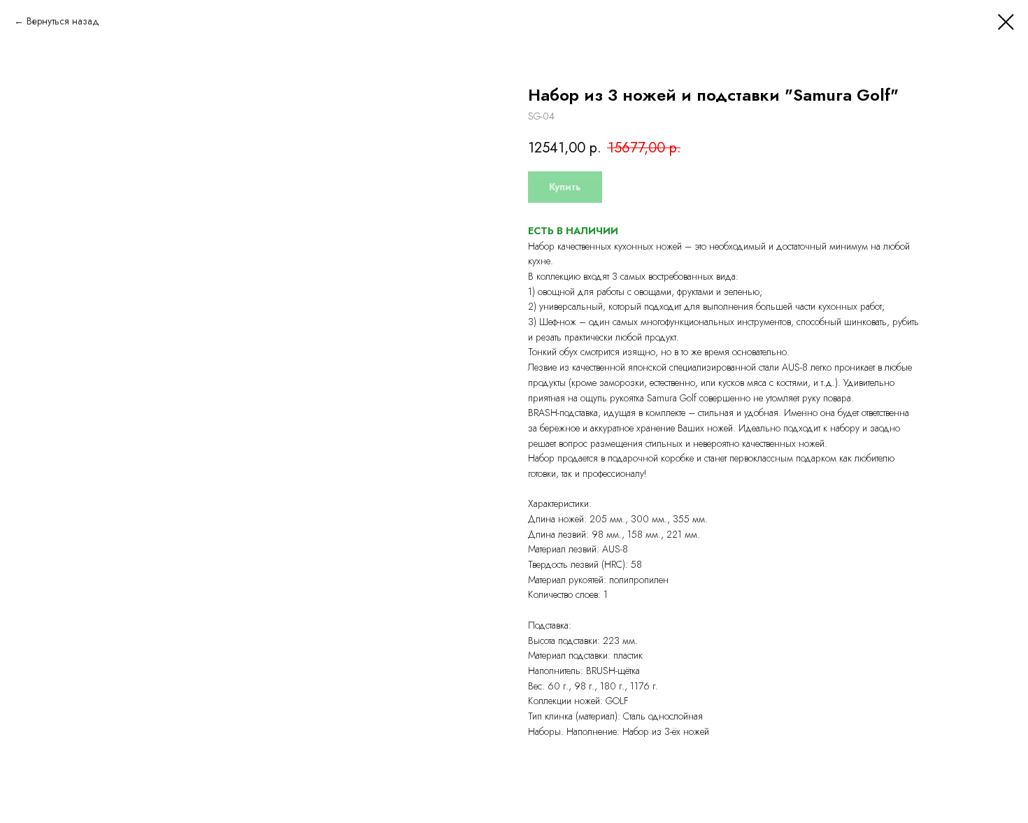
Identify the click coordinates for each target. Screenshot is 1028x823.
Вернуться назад (63, 21)
